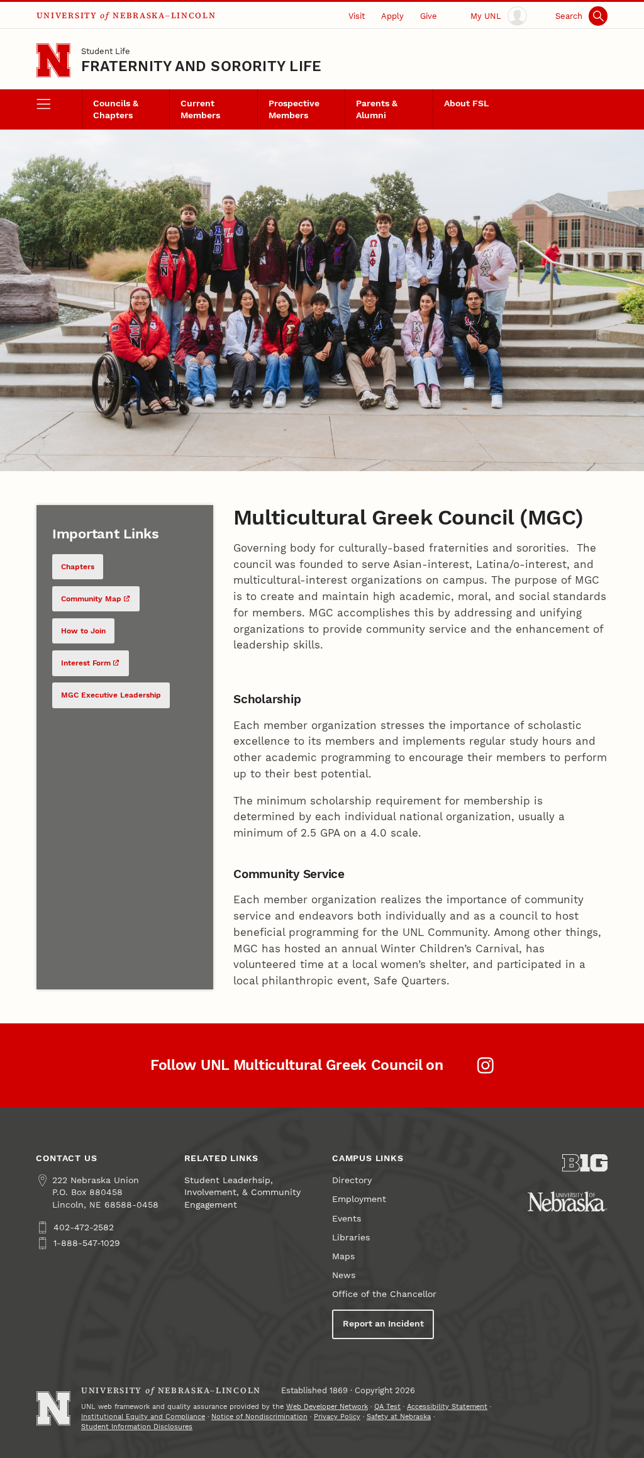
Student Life (105, 51)
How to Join (83, 630)
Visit (356, 16)
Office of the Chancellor (384, 1294)
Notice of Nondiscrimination (259, 1417)
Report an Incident (383, 1323)
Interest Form (86, 663)
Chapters (77, 566)
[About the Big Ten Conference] (585, 1163)
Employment (359, 1199)
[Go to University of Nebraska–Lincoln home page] (53, 60)
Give (428, 16)
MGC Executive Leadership (111, 695)
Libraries (351, 1237)
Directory (352, 1180)
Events (346, 1218)
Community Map (91, 598)
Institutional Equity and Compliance (143, 1417)
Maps (343, 1256)
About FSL (466, 103)
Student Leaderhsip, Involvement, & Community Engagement (242, 1192)
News (343, 1275)
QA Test (387, 1407)
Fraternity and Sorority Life (201, 66)
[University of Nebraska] (567, 1201)
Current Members (200, 109)
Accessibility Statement (447, 1407)
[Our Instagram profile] (485, 1065)
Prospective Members (294, 109)
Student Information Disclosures (136, 1427)
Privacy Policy (337, 1417)
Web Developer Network (327, 1407)
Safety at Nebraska (399, 1417)
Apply (392, 16)
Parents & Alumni (376, 109)
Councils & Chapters (115, 109)
